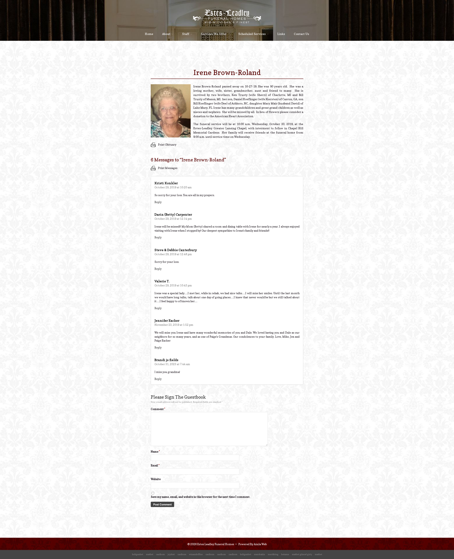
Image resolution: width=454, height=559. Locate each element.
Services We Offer (214, 34)
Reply (158, 202)
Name (155, 451)
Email (155, 465)
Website (156, 479)
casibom (160, 554)
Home (149, 34)
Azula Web (260, 544)
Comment (158, 409)
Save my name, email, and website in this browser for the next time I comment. (200, 497)
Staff (185, 34)
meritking (273, 554)
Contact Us (301, 34)
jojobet (171, 554)
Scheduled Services (252, 34)
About (166, 34)
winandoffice (196, 554)
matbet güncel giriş (302, 554)
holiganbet (137, 554)
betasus (285, 554)
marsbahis (259, 554)
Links (281, 34)
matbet (149, 554)
